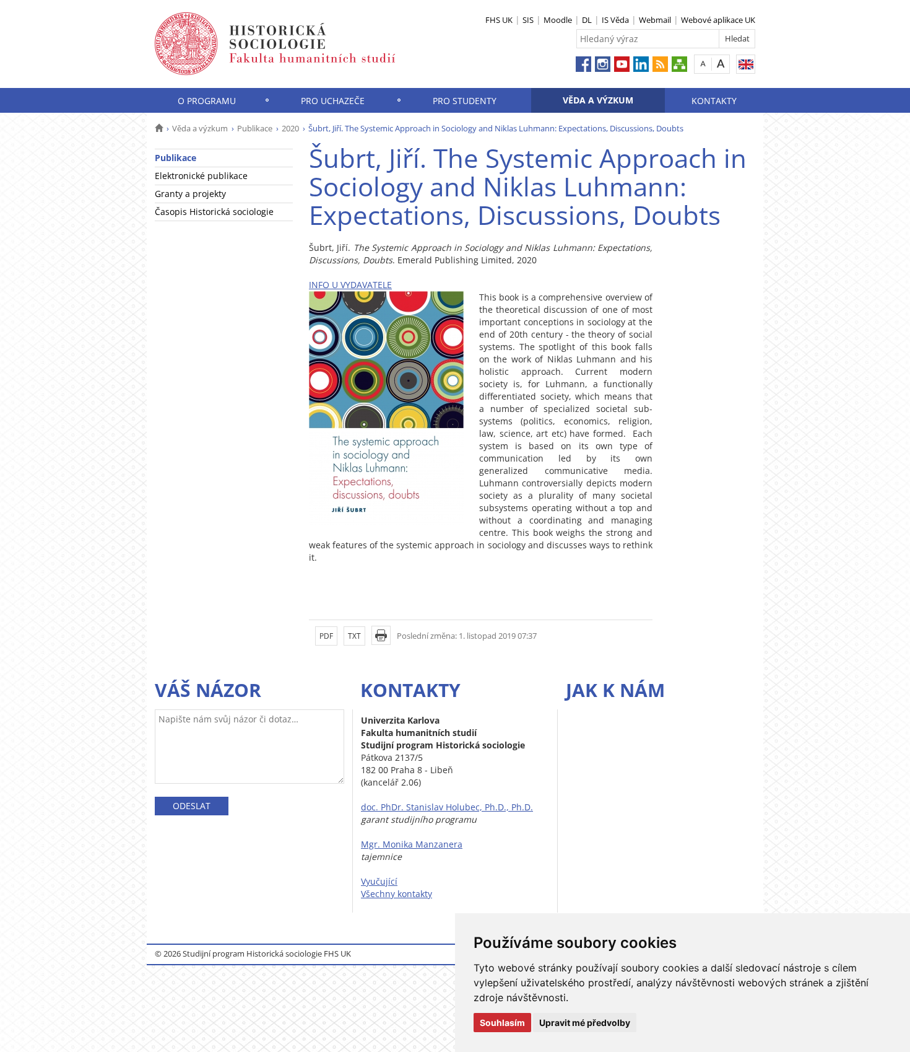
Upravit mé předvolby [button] (584, 1022)
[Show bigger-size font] (721, 63)
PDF (326, 636)
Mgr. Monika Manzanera (411, 844)
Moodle (558, 19)
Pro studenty (464, 101)
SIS (528, 19)
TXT (354, 636)
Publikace (254, 128)
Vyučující (379, 881)
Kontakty (714, 101)
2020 (290, 128)
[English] (745, 64)
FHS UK (499, 19)
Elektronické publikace (201, 176)
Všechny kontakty (396, 894)
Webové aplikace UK (718, 19)
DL (587, 19)
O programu (207, 101)
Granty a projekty (190, 193)
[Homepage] (159, 128)
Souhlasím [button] (502, 1022)
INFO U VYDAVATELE (350, 285)
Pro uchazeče (333, 101)
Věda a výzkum (598, 100)
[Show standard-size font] (703, 63)
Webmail (655, 19)
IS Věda (615, 19)
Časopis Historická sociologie (214, 211)
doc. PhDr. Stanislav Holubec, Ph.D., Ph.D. (447, 807)
